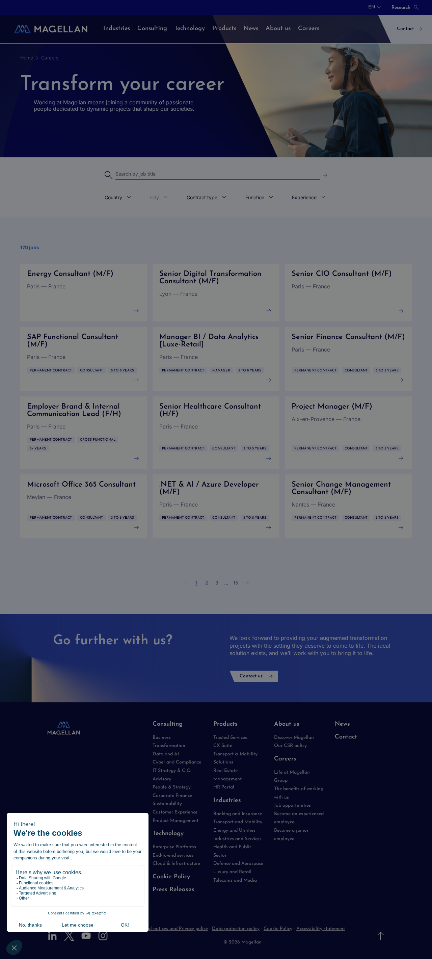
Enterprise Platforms (174, 847)
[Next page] (246, 583)
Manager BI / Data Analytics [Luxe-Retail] (216, 359)
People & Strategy (172, 787)
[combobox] (374, 7)
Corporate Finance (172, 795)
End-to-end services (173, 855)
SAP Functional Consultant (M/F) (83, 359)
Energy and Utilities (234, 830)
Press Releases (173, 890)
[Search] (325, 175)
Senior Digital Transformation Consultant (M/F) (216, 292)
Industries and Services (237, 838)
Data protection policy (236, 928)
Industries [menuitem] (116, 29)
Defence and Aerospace (238, 863)
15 (235, 583)
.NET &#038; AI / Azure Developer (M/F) (216, 506)
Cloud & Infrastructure (176, 863)
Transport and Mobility (237, 822)
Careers (49, 57)
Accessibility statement (320, 928)
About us (286, 724)
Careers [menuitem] (308, 29)
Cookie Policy (171, 877)
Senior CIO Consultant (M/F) (348, 292)
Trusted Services (230, 737)
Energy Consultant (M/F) (83, 292)
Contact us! (252, 676)
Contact (346, 737)
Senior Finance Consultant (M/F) (348, 359)
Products (225, 724)
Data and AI (166, 754)
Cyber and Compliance (177, 762)
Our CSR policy (290, 745)
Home (26, 57)
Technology (168, 834)
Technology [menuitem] (189, 29)
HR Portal (223, 787)
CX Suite (222, 745)
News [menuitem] (251, 29)
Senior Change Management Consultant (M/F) (348, 506)
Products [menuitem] (224, 29)
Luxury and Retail (232, 872)
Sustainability (167, 803)
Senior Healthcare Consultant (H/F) (216, 432)
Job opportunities (292, 805)
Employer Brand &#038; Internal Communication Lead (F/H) (83, 432)
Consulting (168, 724)
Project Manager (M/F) (348, 432)
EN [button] (371, 7)
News (342, 724)
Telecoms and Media (235, 880)
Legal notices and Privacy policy (174, 928)
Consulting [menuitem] (152, 29)
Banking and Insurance (237, 814)
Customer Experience (175, 812)
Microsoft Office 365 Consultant (83, 506)
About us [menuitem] (278, 29)
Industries (227, 801)
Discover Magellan (294, 737)
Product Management (175, 820)
